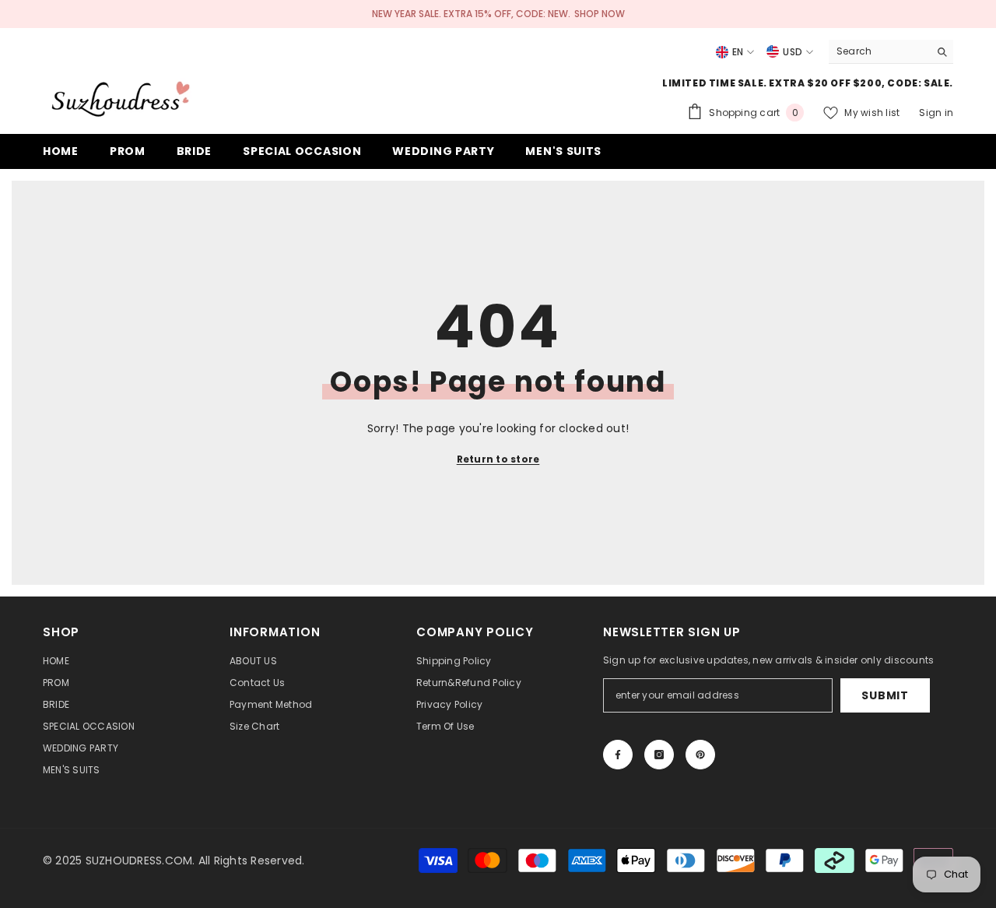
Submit (884, 695)
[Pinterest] (700, 754)
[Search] (891, 52)
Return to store (498, 459)
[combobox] (879, 51)
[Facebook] (618, 754)
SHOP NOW (599, 13)
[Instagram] (659, 754)
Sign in (936, 112)
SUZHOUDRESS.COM (139, 860)
